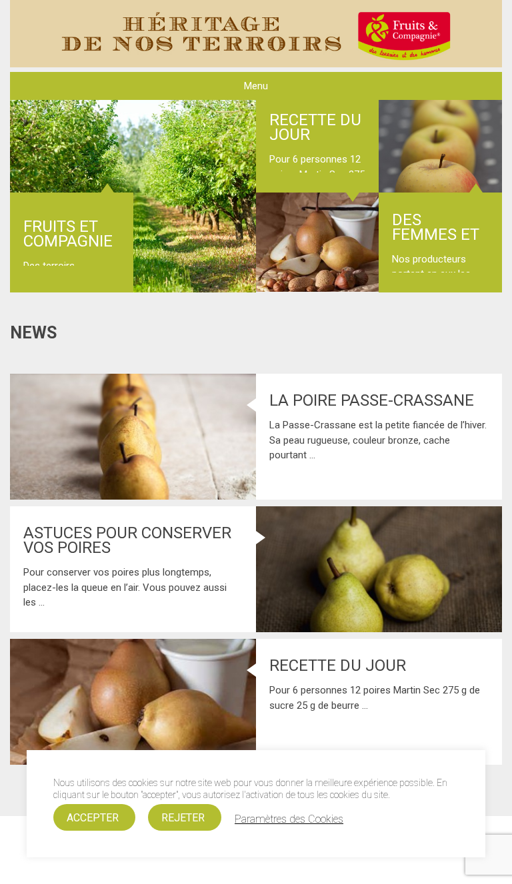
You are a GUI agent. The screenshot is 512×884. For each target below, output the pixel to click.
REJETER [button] (183, 817)
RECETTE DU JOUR (315, 127)
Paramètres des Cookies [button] (289, 819)
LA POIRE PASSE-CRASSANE (371, 400)
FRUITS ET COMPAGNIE (68, 233)
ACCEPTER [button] (93, 817)
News (33, 332)
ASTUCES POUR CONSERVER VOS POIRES (127, 540)
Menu (256, 86)
